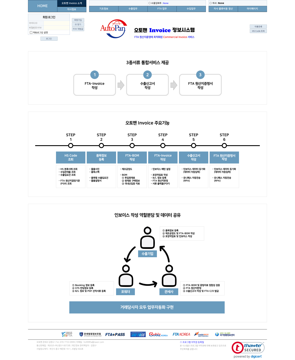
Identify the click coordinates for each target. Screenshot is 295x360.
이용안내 (258, 26)
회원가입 (78, 20)
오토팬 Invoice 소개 (72, 3)
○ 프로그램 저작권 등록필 (192, 342)
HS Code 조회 (258, 30)
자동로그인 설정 (40, 32)
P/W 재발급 (78, 29)
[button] (248, 350)
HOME (42, 6)
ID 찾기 (78, 24)
